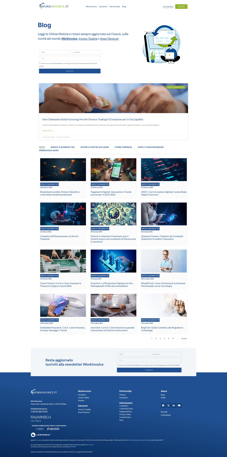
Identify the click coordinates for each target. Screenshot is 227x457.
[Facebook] (163, 405)
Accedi (164, 411)
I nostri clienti (83, 397)
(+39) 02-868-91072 (39, 411)
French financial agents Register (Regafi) (139, 440)
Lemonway (39, 440)
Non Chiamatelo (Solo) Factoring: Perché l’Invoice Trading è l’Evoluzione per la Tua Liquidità (93, 119)
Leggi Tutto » (48, 131)
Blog (163, 395)
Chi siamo (82, 395)
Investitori (123, 397)
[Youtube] (179, 405)
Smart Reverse (109, 38)
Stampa (81, 400)
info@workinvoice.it (39, 408)
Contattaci (123, 406)
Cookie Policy (125, 417)
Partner (122, 395)
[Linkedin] (173, 405)
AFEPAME (73, 446)
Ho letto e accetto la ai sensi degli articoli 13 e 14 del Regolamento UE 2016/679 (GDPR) (149, 365)
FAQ (121, 420)
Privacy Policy (57, 63)
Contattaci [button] (168, 6)
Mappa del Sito (125, 411)
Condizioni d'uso (126, 408)
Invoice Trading (88, 38)
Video (163, 397)
